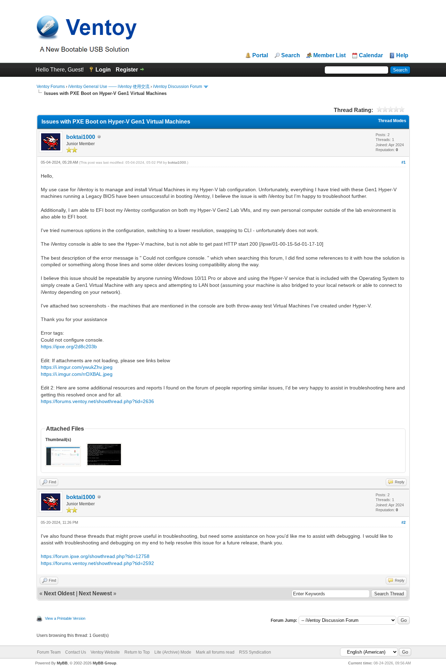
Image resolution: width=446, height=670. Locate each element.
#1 (403, 162)
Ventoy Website (105, 652)
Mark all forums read (215, 652)
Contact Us (75, 652)
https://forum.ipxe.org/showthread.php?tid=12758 (95, 556)
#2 (403, 522)
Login (103, 70)
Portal (260, 55)
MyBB (62, 663)
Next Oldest (59, 593)
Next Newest (95, 593)
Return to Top (137, 652)
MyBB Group (104, 663)
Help (402, 55)
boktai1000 (80, 137)
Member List (329, 55)
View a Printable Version (65, 618)
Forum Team (49, 652)
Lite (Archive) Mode (172, 652)
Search (290, 55)
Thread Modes (392, 120)
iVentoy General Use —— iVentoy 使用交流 (108, 86)
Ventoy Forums (51, 86)
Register (127, 70)
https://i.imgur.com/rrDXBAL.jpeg (77, 374)
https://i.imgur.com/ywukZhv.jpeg (77, 367)
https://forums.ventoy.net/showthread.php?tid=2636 (97, 401)
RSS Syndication (255, 652)
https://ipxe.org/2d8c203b (69, 346)
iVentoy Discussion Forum (177, 86)
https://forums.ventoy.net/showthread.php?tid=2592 (97, 563)
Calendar (371, 55)
